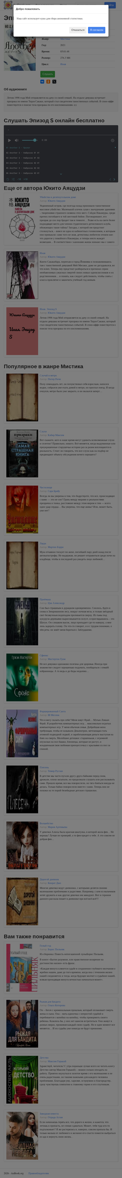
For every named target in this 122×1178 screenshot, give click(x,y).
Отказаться (78, 29)
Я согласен (96, 29)
